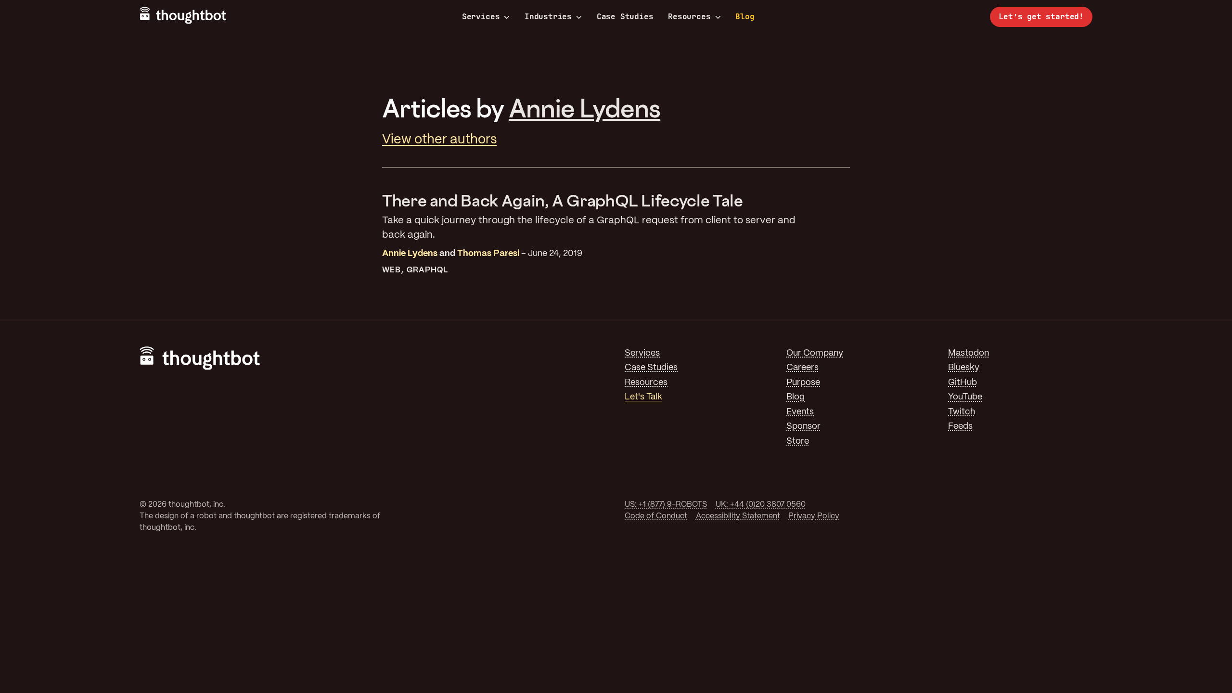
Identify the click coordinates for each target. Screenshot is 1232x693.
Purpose (803, 383)
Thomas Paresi (488, 254)
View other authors (439, 140)
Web (391, 270)
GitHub (962, 383)
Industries (548, 17)
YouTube (965, 397)
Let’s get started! (1041, 17)
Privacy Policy (813, 516)
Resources (689, 17)
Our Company (814, 353)
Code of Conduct (656, 516)
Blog (744, 17)
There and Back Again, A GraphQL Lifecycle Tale (562, 200)
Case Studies (625, 17)
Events (800, 412)
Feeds (960, 427)
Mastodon (968, 353)
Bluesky (963, 368)
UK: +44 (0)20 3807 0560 (761, 504)
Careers (802, 368)
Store (797, 441)
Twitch (961, 412)
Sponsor (803, 427)
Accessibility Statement (738, 516)
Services (481, 17)
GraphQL (428, 270)
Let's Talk (643, 397)
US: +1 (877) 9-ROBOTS (666, 504)
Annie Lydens (584, 107)
